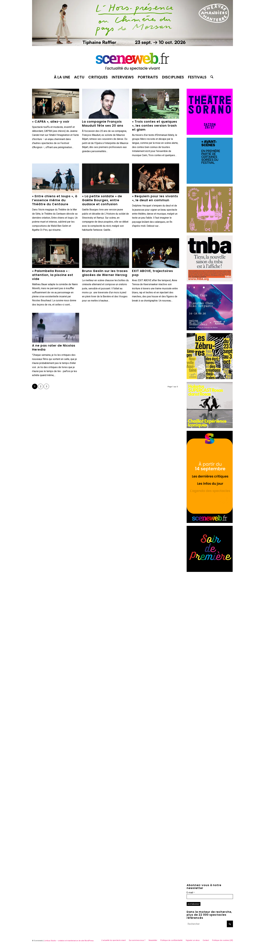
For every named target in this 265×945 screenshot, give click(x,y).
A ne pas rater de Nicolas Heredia (53, 347)
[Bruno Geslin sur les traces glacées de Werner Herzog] (105, 253)
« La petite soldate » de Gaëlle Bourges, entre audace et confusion (102, 200)
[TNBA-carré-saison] (210, 280)
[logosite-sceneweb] (132, 60)
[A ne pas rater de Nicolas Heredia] (55, 328)
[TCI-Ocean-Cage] (210, 329)
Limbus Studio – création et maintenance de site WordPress (69, 941)
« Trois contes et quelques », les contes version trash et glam (154, 125)
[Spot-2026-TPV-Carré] (210, 182)
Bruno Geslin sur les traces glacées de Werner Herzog (105, 273)
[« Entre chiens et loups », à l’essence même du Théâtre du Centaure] (55, 178)
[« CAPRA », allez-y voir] (55, 103)
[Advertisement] (210, 594)
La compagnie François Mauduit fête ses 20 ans (102, 123)
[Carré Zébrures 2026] (210, 378)
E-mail (190, 892)
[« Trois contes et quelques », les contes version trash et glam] (155, 103)
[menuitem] (62, 77)
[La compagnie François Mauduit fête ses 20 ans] (105, 103)
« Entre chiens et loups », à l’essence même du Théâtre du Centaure (54, 200)
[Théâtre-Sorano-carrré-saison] (210, 133)
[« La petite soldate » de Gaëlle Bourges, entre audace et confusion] (105, 178)
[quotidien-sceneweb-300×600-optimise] (210, 522)
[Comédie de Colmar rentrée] (210, 231)
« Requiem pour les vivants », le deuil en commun (155, 198)
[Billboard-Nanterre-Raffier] (132, 45)
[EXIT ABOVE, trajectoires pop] (155, 253)
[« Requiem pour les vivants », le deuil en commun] (155, 178)
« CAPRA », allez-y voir (50, 121)
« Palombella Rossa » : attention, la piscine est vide (52, 275)
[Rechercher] (210, 77)
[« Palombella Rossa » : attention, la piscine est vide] (55, 253)
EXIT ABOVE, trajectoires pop (152, 273)
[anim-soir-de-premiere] (210, 571)
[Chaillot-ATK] (210, 427)
